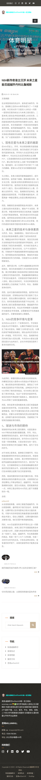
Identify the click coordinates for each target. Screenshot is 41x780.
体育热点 (11, 651)
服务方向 (11, 659)
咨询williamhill (13, 663)
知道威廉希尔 (13, 647)
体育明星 (23, 46)
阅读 (35, 572)
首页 (15, 46)
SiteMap (31, 776)
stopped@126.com (16, 730)
